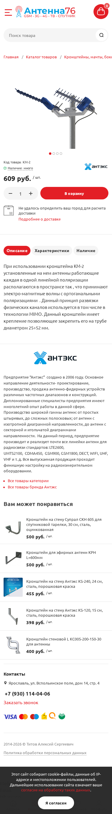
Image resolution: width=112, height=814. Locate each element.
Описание (17, 250)
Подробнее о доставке (40, 218)
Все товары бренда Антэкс (32, 486)
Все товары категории (28, 480)
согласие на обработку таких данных (55, 789)
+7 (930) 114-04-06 (27, 693)
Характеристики (52, 250)
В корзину (74, 193)
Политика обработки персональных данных (45, 752)
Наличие (85, 250)
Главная (11, 56)
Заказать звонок (21, 702)
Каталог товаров (41, 56)
